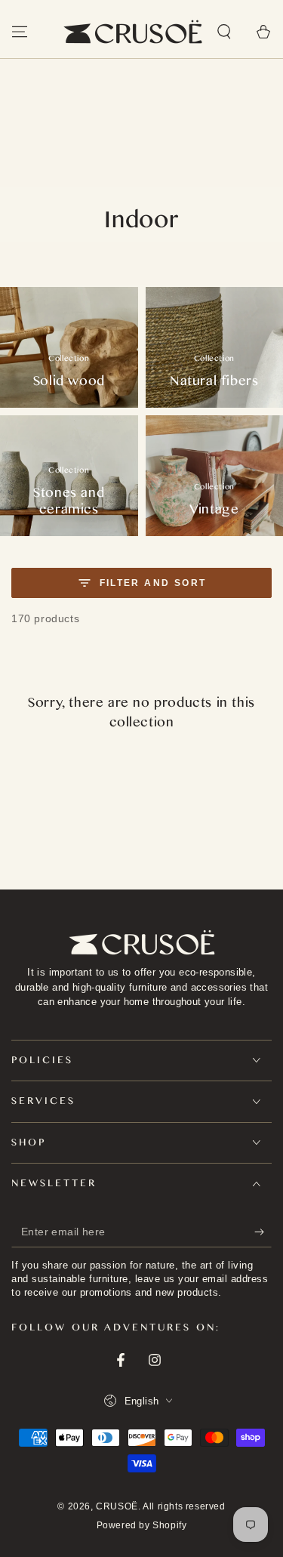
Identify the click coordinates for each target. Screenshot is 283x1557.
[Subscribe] (263, 1232)
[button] (224, 32)
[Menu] (19, 32)
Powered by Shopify (142, 1525)
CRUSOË (117, 1506)
